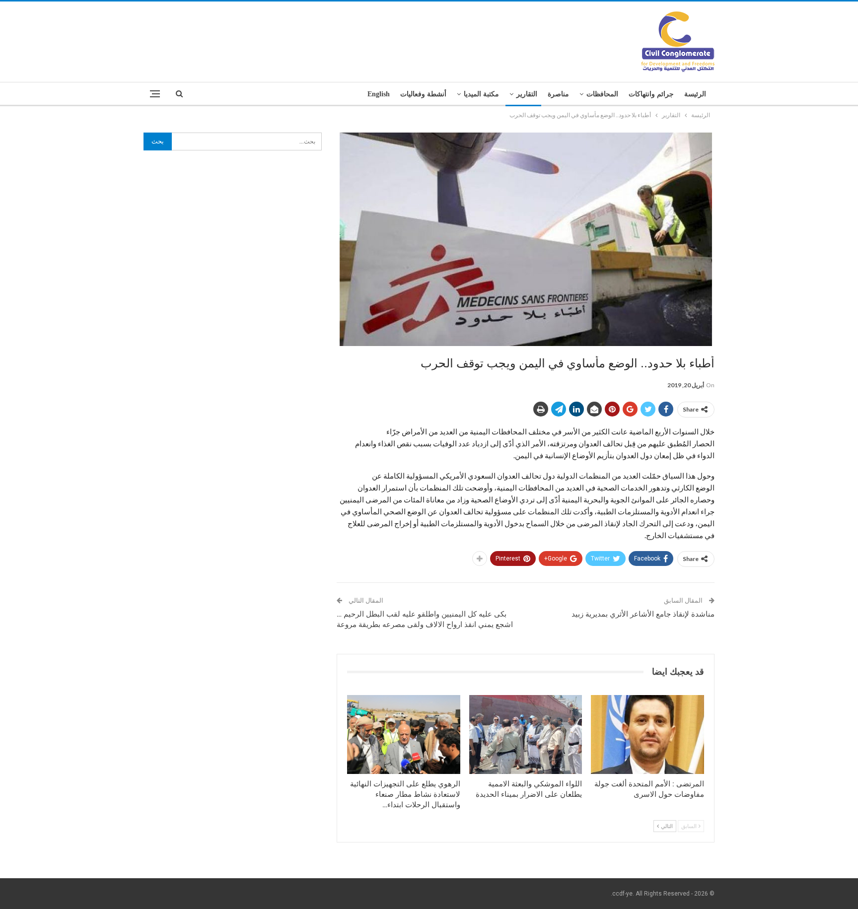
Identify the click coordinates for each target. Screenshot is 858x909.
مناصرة (558, 94)
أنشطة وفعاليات (423, 94)
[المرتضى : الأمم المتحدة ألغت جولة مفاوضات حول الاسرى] (647, 734)
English (378, 94)
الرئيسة (695, 94)
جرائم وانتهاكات (651, 94)
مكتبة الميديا (481, 94)
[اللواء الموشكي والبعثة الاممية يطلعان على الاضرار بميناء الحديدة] (525, 734)
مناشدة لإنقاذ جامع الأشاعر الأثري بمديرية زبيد (643, 614)
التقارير (526, 94)
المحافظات (602, 94)
